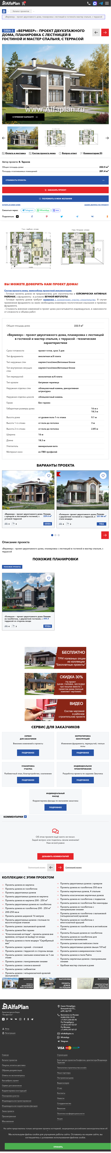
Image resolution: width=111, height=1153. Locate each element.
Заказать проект (57, 190)
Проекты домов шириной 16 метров (24, 916)
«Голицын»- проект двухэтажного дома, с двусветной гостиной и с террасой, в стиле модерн (78, 516)
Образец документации (12, 1070)
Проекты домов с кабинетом (20, 969)
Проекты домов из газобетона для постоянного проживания (78, 938)
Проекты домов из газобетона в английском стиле (83, 927)
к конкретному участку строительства (69, 299)
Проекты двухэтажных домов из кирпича (26, 896)
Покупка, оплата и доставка (13, 1065)
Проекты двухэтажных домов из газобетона (28, 904)
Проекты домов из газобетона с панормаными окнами (77, 908)
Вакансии (61, 1108)
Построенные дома (65, 1078)
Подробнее (16, 502)
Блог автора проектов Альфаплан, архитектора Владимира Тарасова (82, 1061)
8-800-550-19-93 (68, 1017)
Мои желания (8, 1121)
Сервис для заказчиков (55, 727)
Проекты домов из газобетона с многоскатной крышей (77, 921)
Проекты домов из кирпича (19, 885)
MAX (57, 210)
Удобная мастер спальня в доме (77, 965)
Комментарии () (92, 153)
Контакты (61, 1093)
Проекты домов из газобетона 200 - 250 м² (28, 908)
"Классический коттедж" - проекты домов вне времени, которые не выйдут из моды (29, 935)
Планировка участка (10, 1096)
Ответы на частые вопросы (13, 1075)
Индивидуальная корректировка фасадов (19, 1106)
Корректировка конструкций (14, 1091)
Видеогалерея (63, 1083)
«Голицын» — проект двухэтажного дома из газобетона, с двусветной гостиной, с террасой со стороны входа (24, 618)
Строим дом (62, 1055)
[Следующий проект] (60, 867)
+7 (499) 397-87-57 (69, 1030)
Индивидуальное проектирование (16, 1101)
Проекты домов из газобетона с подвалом (82, 899)
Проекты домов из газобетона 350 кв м (81, 887)
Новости (60, 1098)
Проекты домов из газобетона (21, 889)
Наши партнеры (64, 1073)
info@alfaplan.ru (67, 1033)
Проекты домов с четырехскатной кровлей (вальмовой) (27, 974)
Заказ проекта (8, 1111)
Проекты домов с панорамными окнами (26, 961)
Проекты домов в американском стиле (80, 951)
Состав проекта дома (44, 153)
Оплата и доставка (15, 153)
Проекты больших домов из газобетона (81, 933)
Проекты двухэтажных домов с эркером (81, 883)
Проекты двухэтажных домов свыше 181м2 (83, 947)
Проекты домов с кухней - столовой (24, 947)
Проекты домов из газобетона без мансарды (84, 903)
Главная (5, 1055)
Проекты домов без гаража (19, 930)
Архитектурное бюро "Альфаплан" (11, 1013)
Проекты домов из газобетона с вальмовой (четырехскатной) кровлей (83, 914)
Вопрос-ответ (69, 153)
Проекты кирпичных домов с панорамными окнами (83, 960)
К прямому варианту (23, 117)
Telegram (28, 210)
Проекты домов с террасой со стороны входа (29, 951)
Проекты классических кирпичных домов (82, 895)
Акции (60, 1119)
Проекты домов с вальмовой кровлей (25, 926)
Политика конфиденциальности (71, 1113)
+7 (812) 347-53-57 (69, 1025)
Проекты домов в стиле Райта (76, 955)
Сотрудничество (64, 1103)
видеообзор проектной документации (50, 290)
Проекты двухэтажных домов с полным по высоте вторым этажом (27, 921)
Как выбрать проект (10, 1080)
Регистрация (10, 1033)
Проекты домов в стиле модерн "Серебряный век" (29, 941)
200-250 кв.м (12, 912)
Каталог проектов (9, 1060)
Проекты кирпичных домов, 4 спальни (80, 891)
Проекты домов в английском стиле (79, 943)
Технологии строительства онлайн (72, 1068)
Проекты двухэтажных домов (20, 892)
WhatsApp (44, 210)
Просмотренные (9, 1116)
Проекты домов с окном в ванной (23, 965)
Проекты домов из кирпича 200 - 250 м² (26, 900)
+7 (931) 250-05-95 (69, 1020)
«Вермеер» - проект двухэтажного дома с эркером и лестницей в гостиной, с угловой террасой (23, 516)
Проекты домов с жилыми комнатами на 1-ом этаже (29, 956)
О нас (59, 1088)
